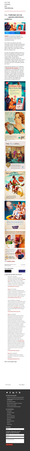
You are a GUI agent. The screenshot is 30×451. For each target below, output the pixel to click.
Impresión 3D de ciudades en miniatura (14, 403)
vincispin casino (21, 340)
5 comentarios (23, 264)
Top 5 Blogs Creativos (11, 401)
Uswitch (7, 36)
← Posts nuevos (8, 384)
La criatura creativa (10, 412)
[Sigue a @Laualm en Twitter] (7, 393)
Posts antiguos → (22, 384)
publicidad (9, 265)
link (18, 296)
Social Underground (11, 417)
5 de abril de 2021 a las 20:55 (13, 286)
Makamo (8, 422)
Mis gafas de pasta (10, 421)
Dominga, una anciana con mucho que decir (15, 397)
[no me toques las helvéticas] (9, 9)
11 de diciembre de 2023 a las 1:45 (14, 297)
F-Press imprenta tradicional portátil (13, 406)
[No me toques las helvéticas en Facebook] (10, 393)
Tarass (9, 314)
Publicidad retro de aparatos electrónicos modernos (14, 17)
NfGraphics (9, 414)
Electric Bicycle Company (12, 68)
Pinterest (23, 32)
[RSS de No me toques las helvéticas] (19, 393)
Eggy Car (9, 353)
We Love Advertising (11, 416)
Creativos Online (11, 261)
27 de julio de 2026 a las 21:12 (13, 350)
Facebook (12, 32)
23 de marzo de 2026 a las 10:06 (14, 311)
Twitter (7, 32)
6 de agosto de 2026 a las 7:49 (13, 358)
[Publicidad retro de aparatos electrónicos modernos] (15, 30)
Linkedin (17, 32)
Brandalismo (9, 411)
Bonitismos (9, 419)
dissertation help (17, 307)
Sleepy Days (9, 424)
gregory (9, 289)
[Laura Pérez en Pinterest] (16, 393)
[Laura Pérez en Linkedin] (13, 393)
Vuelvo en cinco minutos (11, 405)
